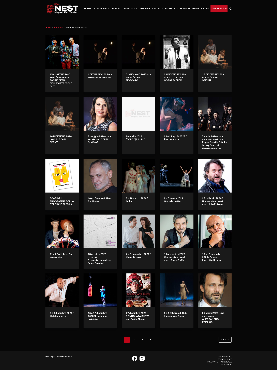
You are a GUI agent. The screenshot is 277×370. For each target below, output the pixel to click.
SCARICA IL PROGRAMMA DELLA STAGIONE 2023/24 (62, 201)
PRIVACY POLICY (225, 359)
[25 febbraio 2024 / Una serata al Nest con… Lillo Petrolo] (215, 176)
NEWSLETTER (200, 8)
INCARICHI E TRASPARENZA (219, 362)
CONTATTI (183, 8)
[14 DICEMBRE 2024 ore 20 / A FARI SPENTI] (62, 114)
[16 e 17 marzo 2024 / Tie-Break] (100, 176)
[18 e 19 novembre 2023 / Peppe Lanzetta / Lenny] (215, 231)
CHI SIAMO (128, 8)
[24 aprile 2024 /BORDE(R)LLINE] (138, 114)
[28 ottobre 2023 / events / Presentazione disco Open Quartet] (100, 231)
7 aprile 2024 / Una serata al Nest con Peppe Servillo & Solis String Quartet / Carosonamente (214, 142)
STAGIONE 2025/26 (105, 8)
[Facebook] (134, 358)
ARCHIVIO (218, 8)
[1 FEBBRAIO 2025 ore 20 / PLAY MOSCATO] (100, 52)
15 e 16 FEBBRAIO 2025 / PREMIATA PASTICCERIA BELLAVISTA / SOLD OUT (61, 80)
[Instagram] (142, 358)
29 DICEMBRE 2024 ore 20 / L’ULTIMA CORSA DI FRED (175, 77)
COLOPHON (226, 364)
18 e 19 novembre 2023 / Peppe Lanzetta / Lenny (212, 257)
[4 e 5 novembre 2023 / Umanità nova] (138, 231)
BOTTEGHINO (166, 8)
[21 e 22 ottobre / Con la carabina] (62, 231)
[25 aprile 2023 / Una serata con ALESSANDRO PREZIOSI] (215, 290)
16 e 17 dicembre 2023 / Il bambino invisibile (97, 316)
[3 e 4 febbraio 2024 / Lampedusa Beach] (176, 290)
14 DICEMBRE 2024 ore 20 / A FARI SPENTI (61, 139)
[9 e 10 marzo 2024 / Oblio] (138, 176)
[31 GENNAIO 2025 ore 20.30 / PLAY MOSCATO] (138, 52)
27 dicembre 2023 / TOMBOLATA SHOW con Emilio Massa (137, 316)
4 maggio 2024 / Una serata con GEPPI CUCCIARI (99, 139)
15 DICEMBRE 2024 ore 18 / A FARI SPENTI (213, 77)
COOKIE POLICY (225, 357)
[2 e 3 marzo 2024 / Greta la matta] (176, 176)
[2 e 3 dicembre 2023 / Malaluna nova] (62, 290)
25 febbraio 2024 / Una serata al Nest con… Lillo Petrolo (212, 201)
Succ (223, 340)
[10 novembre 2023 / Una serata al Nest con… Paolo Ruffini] (176, 231)
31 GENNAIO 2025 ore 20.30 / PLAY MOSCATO (138, 77)
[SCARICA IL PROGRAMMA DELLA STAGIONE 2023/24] (62, 176)
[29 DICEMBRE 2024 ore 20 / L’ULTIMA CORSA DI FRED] (176, 52)
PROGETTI (146, 8)
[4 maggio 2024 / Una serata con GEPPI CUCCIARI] (100, 114)
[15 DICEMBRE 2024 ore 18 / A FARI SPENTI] (215, 52)
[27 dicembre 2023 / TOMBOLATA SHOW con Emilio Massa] (138, 290)
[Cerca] (230, 9)
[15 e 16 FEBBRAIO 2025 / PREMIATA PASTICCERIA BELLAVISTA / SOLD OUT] (62, 52)
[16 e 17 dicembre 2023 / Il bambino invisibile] (100, 290)
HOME (88, 8)
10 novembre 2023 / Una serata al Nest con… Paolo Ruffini (175, 257)
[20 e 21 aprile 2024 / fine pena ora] (176, 114)
